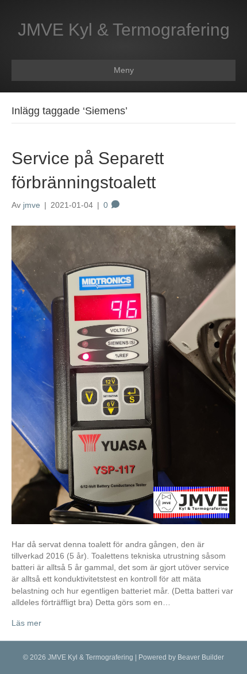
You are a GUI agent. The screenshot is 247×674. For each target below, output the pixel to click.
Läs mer (26, 622)
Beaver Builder (200, 657)
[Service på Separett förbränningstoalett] (123, 373)
